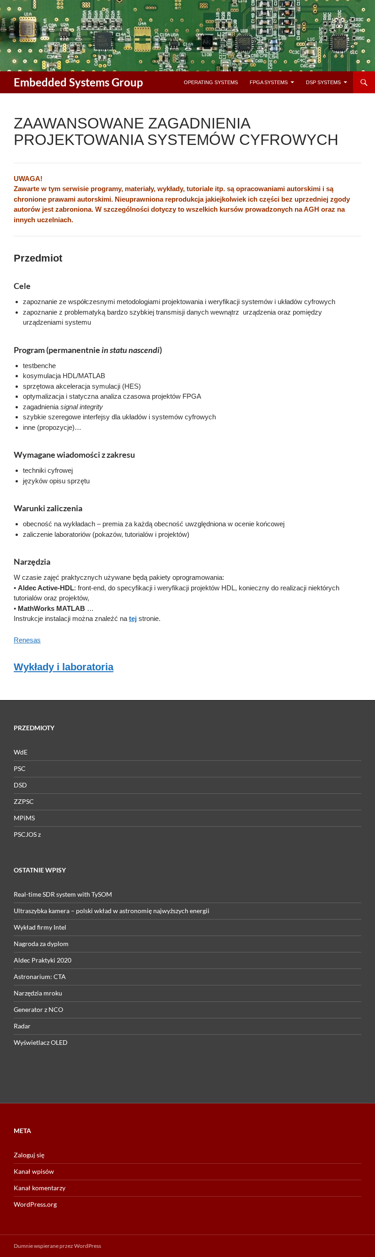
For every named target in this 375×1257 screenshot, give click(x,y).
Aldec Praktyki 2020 (42, 960)
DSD (20, 785)
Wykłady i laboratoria (63, 667)
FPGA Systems (269, 82)
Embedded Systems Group (78, 82)
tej (133, 618)
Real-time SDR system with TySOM (63, 894)
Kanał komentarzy (39, 1188)
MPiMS (24, 818)
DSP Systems (323, 82)
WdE (20, 752)
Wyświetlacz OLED (41, 1042)
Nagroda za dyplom (41, 943)
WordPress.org (35, 1204)
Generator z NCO (38, 1009)
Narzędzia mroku (38, 993)
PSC (20, 768)
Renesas (27, 640)
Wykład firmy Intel (40, 927)
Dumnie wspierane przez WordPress (57, 1245)
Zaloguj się (29, 1155)
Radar (22, 1026)
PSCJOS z (27, 834)
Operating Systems (211, 82)
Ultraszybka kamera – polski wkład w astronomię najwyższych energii (111, 911)
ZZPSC (24, 801)
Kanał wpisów (34, 1171)
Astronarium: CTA (40, 976)
